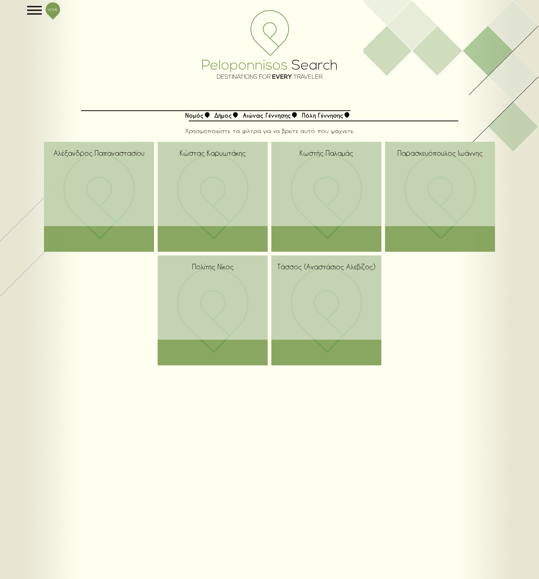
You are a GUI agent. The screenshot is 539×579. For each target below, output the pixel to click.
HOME (53, 9)
